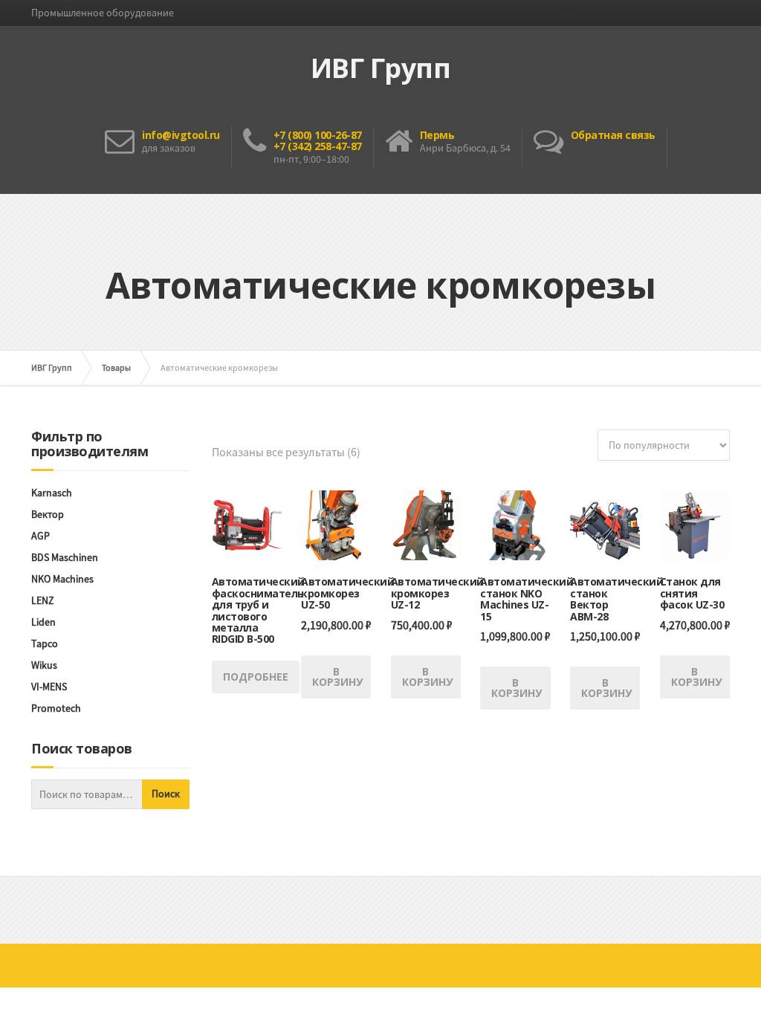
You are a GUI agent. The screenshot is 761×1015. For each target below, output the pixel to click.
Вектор (47, 514)
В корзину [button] (337, 676)
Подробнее (255, 676)
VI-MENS (49, 686)
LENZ (42, 600)
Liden (43, 622)
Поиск (166, 793)
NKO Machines (62, 579)
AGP (40, 535)
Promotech (56, 708)
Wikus (44, 665)
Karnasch (51, 492)
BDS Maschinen (64, 557)
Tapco (44, 643)
